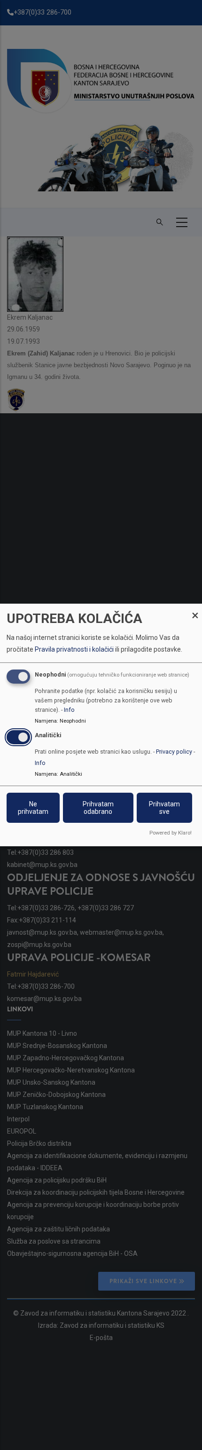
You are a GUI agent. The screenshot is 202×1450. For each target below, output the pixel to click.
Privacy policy (174, 751)
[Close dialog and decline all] (195, 609)
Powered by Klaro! (170, 833)
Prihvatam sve (164, 807)
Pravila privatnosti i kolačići (74, 649)
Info (69, 709)
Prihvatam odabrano (98, 807)
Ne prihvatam (33, 807)
